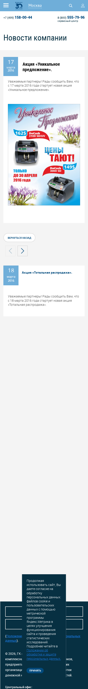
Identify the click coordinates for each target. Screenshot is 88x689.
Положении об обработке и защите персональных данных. (44, 654)
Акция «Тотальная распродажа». (47, 272)
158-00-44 (17, 17)
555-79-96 (71, 17)
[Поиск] (70, 5)
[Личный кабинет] (83, 5)
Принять (35, 670)
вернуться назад (19, 237)
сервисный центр (68, 21)
